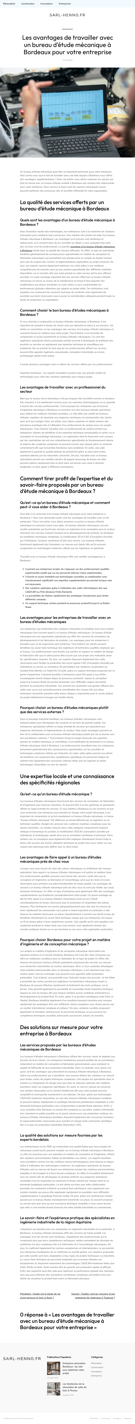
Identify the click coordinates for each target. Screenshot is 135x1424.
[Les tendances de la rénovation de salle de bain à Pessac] (53, 1389)
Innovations (67, 29)
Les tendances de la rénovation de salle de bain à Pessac (74, 1387)
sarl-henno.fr (68, 15)
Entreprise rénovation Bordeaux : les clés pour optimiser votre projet (74, 1368)
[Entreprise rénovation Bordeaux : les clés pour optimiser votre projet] (53, 1369)
